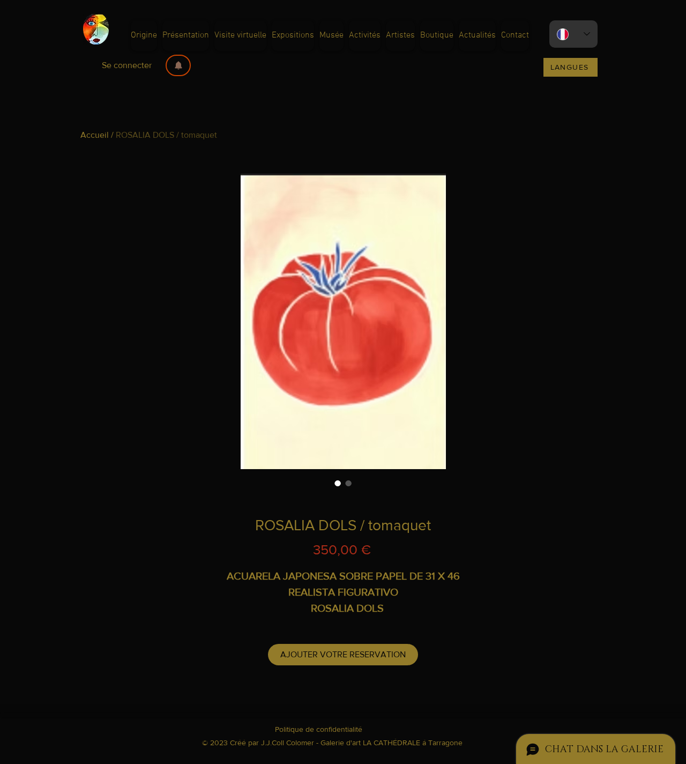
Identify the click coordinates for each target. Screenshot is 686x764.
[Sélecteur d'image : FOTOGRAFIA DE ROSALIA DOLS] (348, 483)
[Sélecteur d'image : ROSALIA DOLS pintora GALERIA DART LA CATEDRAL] (337, 483)
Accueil (94, 134)
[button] (178, 65)
